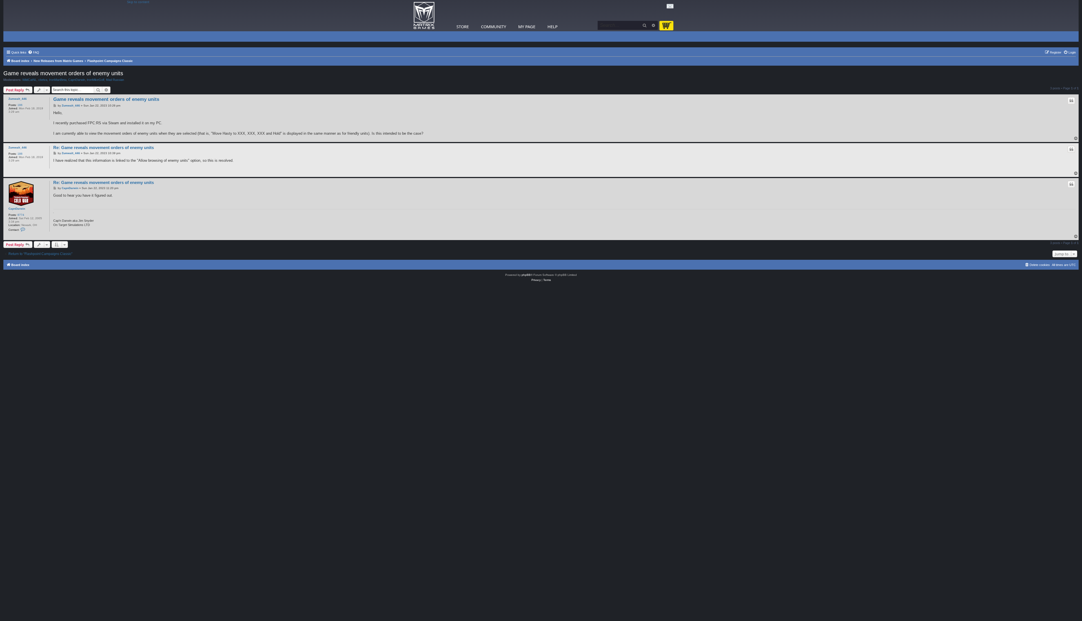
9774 (20, 214)
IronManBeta (57, 79)
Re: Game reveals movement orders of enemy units (103, 147)
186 (20, 105)
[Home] (424, 15)
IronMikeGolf (95, 79)
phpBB (526, 274)
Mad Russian (115, 79)
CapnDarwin (76, 79)
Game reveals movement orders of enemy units (63, 73)
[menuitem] (33, 52)
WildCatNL (29, 79)
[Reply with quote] (1071, 100)
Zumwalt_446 (17, 98)
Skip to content (138, 2)
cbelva (42, 79)
